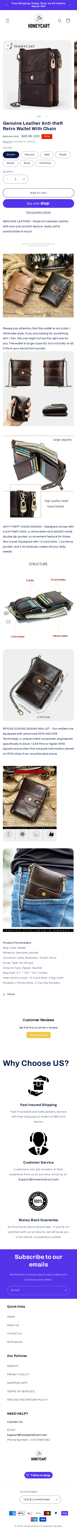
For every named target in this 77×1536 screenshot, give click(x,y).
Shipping (7, 142)
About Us (13, 1325)
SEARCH (12, 1366)
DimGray (45, 163)
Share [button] (11, 994)
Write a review (39, 1035)
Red (47, 154)
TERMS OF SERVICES (21, 1391)
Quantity (8, 171)
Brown (11, 154)
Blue (27, 163)
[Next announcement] (70, 5)
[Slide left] (30, 117)
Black (11, 163)
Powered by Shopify (51, 1526)
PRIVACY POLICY (18, 1374)
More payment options (38, 212)
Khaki (63, 154)
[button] (7, 20)
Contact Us (14, 1333)
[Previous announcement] (7, 5)
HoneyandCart (32, 1526)
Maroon (30, 154)
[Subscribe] (65, 1290)
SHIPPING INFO (17, 1383)
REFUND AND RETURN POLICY (27, 1399)
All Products (15, 1342)
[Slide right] (46, 117)
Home (11, 1316)
